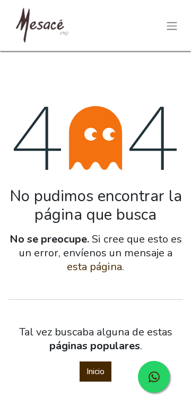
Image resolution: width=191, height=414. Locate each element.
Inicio (95, 371)
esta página (94, 267)
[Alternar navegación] (172, 25)
